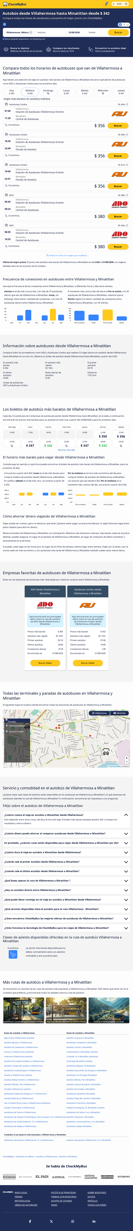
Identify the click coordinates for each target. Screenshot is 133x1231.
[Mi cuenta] (106, 4)
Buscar (118, 125)
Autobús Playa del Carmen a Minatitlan (83, 1098)
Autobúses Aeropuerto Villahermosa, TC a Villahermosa (28, 1140)
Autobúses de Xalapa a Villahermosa (20, 1126)
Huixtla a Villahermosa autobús (18, 1075)
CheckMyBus (8, 1156)
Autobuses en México (25, 1156)
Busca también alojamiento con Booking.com (25, 39)
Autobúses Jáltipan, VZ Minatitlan (81, 1066)
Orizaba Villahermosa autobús (17, 1089)
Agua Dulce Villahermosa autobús (19, 1038)
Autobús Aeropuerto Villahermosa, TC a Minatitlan (88, 1140)
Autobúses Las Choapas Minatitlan (81, 1075)
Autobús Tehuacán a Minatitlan (80, 1117)
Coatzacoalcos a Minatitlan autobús (82, 1052)
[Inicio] (14, 4)
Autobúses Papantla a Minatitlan (80, 1093)
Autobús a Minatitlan (68, 1156)
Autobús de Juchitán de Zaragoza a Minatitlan (86, 1070)
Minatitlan (121, 713)
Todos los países (97, 1205)
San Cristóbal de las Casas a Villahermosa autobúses (27, 1103)
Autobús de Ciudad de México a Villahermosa (24, 1061)
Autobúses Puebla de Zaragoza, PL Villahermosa (25, 1093)
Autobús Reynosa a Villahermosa (18, 1098)
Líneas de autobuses (26, 1205)
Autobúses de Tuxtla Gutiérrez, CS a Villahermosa (26, 1121)
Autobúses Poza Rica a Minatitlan (81, 1103)
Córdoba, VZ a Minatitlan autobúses (82, 1056)
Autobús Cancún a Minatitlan (79, 1047)
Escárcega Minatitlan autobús (79, 1061)
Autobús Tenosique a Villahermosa (19, 1107)
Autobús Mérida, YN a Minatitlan (80, 1080)
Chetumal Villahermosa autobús (18, 1056)
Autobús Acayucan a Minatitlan (80, 1038)
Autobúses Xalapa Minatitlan (79, 1126)
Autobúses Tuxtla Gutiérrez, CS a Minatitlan (85, 1121)
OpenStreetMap (115, 766)
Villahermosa (101, 713)
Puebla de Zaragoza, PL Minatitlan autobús (85, 1107)
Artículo (93, 1200)
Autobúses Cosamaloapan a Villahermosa (22, 1070)
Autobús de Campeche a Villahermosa (21, 1047)
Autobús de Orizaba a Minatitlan (80, 1089)
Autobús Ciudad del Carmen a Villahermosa (23, 1066)
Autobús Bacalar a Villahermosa (18, 1042)
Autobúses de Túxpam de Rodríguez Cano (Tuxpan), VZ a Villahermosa (35, 1117)
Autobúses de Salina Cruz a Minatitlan (83, 1112)
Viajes (54, 1205)
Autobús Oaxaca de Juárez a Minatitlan (83, 1084)
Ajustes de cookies (61, 1200)
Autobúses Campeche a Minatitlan (81, 1042)
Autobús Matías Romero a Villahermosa (21, 1080)
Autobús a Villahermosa (46, 1156)
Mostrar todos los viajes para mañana (68, 255)
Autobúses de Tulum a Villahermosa (20, 1112)
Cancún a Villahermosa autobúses (19, 1052)
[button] (106, 751)
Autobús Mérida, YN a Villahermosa (19, 1084)
